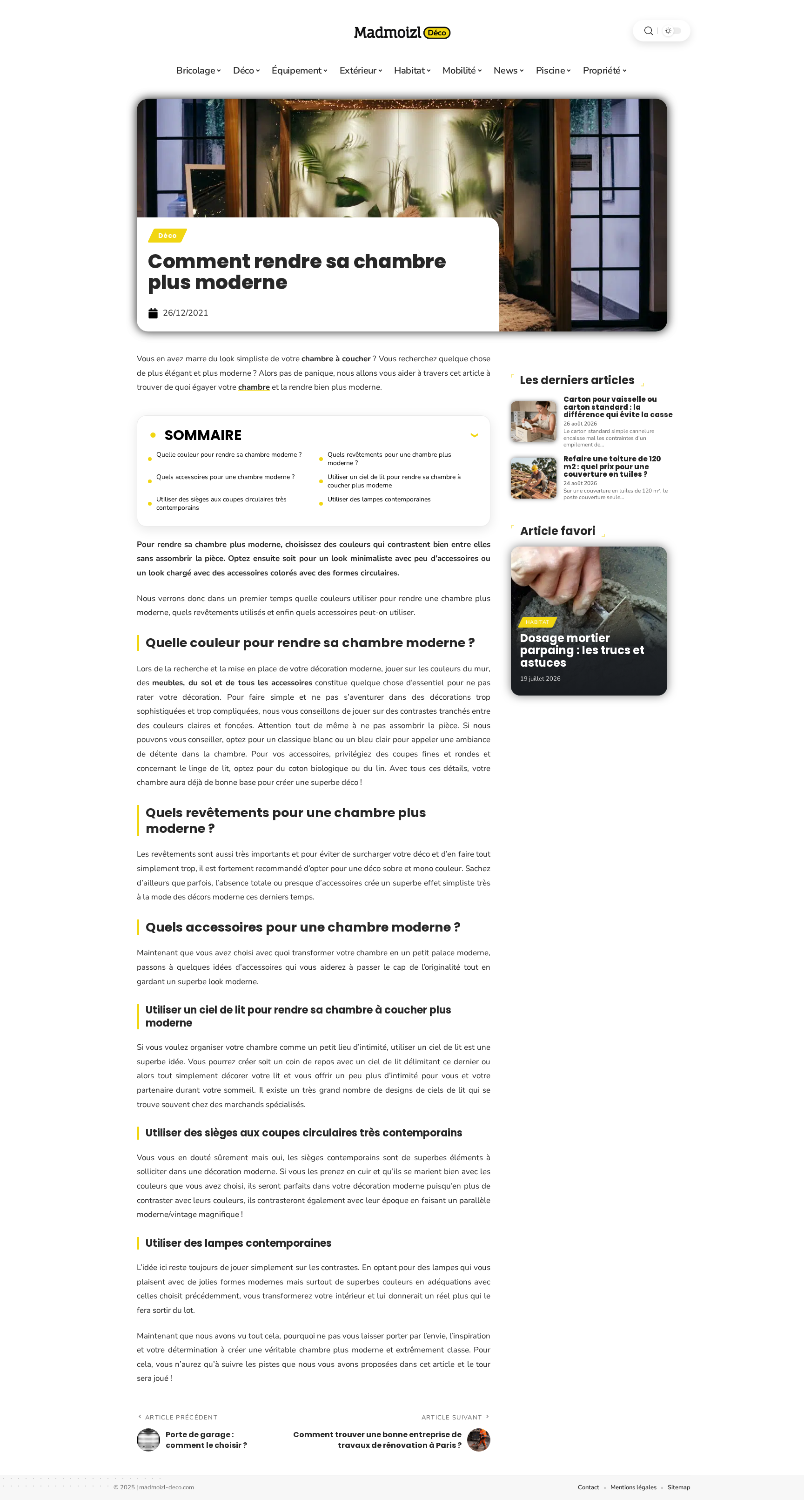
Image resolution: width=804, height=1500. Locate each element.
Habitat (537, 622)
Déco (167, 235)
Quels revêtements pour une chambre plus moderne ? (389, 458)
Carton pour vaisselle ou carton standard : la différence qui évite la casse (618, 406)
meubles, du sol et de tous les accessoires (232, 682)
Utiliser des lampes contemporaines (379, 499)
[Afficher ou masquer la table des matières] (359, 434)
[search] (648, 31)
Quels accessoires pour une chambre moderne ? (225, 477)
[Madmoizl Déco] (402, 31)
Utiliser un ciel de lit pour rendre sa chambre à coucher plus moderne (394, 481)
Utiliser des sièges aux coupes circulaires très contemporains (221, 503)
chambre (254, 387)
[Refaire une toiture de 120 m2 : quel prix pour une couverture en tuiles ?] (533, 478)
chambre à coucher (336, 358)
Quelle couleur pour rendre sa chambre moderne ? (229, 454)
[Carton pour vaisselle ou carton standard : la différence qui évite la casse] (533, 421)
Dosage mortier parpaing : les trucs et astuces (582, 650)
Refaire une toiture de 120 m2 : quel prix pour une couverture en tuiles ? (612, 466)
